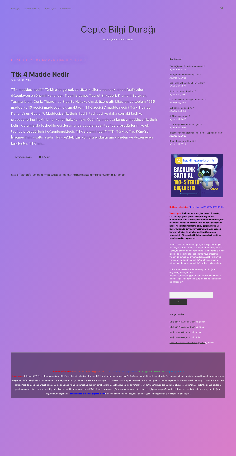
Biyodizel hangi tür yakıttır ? (182, 91)
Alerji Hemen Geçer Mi (180, 332)
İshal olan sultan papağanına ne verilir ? (188, 99)
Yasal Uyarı (50, 8)
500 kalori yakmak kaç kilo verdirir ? (187, 83)
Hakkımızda (66, 8)
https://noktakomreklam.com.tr (93, 174)
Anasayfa (15, 8)
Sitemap (119, 174)
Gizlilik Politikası (32, 8)
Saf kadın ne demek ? (179, 116)
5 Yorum (46, 157)
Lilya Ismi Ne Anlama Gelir (182, 321)
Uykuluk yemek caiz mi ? (181, 108)
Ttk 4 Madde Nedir (40, 74)
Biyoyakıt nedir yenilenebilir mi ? (185, 74)
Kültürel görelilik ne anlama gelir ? (185, 124)
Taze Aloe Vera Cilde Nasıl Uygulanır (187, 342)
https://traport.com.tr (58, 174)
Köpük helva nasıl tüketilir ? (182, 141)
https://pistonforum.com (27, 174)
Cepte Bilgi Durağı (118, 29)
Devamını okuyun (25, 157)
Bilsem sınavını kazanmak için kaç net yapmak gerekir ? (196, 132)
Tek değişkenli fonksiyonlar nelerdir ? (187, 66)
